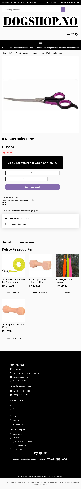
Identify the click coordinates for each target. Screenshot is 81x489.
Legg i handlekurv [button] (13, 293)
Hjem (4, 53)
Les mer (67, 293)
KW (8, 202)
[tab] (7, 242)
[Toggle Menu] (40, 43)
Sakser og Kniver (37, 53)
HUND (11, 53)
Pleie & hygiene (22, 53)
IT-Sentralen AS (57, 476)
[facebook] (43, 2)
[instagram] (46, 2)
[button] (63, 9)
